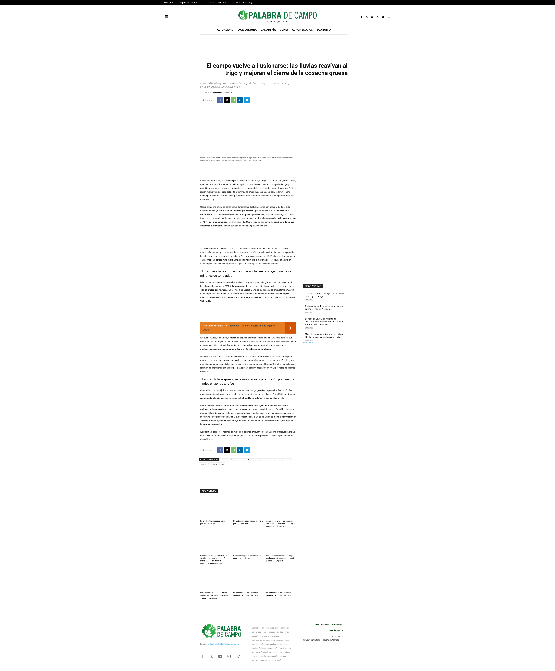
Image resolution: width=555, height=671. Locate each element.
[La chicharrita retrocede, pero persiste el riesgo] (215, 507)
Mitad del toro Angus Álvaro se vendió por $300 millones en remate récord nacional (324, 335)
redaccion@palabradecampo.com (223, 643)
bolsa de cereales (227, 460)
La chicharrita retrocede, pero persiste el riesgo (212, 522)
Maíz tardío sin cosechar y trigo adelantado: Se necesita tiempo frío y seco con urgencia (281, 558)
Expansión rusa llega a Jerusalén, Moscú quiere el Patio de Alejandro (324, 307)
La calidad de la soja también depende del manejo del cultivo (246, 594)
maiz (288, 460)
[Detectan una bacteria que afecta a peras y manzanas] (248, 507)
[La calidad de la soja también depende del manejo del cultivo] (248, 578)
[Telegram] (247, 100)
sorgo (215, 464)
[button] (389, 16)
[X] (378, 17)
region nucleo (205, 464)
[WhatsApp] (233, 100)
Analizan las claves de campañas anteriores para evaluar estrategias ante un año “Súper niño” (280, 523)
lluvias (281, 460)
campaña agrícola (243, 460)
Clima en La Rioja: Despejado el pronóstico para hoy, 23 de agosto (325, 295)
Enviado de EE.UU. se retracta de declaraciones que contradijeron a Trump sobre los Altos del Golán (324, 321)
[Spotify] (372, 17)
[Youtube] (383, 17)
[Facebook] (361, 17)
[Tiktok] (238, 656)
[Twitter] (211, 656)
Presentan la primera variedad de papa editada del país (247, 556)
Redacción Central (215, 92)
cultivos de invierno (268, 460)
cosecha (255, 460)
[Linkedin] (240, 100)
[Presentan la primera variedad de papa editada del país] (248, 541)
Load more (308, 342)
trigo (222, 464)
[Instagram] (367, 17)
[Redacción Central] (202, 92)
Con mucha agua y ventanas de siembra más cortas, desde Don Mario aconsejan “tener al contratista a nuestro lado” (213, 559)
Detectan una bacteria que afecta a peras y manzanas (248, 522)
